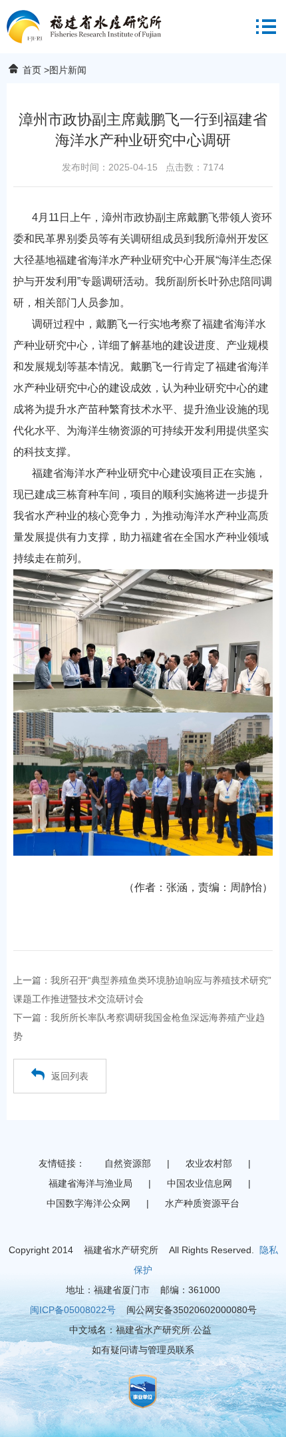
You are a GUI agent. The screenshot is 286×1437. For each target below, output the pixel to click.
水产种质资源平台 (202, 1203)
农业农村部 (209, 1163)
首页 (32, 70)
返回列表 (69, 1076)
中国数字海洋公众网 (88, 1203)
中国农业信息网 (199, 1183)
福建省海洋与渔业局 (90, 1183)
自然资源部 (127, 1163)
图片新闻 (67, 70)
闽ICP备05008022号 (73, 1309)
